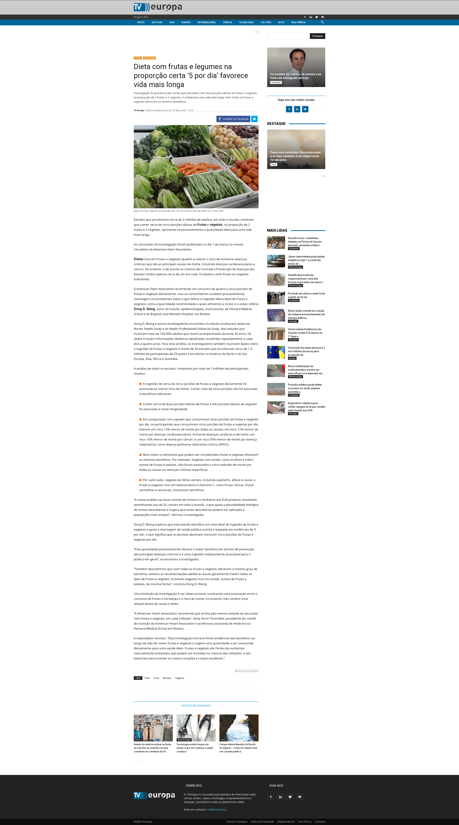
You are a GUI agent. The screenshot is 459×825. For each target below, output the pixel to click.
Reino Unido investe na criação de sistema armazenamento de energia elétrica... (306, 314)
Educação (293, 339)
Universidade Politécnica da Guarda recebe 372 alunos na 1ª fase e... (305, 333)
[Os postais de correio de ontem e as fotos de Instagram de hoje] (296, 67)
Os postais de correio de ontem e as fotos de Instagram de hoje (295, 76)
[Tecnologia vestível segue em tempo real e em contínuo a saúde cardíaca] (196, 727)
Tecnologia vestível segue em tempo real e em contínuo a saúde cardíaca (195, 748)
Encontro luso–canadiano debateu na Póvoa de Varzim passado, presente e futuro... (305, 242)
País (171, 22)
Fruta (156, 678)
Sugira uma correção (247, 670)
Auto (281, 22)
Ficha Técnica (304, 821)
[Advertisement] (196, 42)
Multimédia (299, 22)
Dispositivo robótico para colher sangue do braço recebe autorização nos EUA (306, 407)
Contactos (320, 821)
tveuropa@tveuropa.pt (160, 110)
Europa (185, 22)
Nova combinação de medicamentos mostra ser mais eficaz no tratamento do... (306, 370)
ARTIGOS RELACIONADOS (196, 705)
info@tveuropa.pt (217, 809)
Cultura (266, 22)
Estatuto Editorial (286, 821)
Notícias (157, 22)
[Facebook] (304, 17)
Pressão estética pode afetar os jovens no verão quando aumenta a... (305, 388)
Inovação (293, 321)
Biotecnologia (149, 58)
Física (137, 740)
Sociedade (276, 82)
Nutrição (167, 678)
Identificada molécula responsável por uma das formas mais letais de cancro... (306, 279)
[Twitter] (316, 17)
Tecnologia (246, 22)
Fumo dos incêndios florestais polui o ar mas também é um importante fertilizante (295, 156)
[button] (322, 22)
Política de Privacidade (262, 821)
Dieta (147, 678)
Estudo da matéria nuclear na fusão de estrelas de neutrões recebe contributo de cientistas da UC (152, 748)
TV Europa (139, 110)
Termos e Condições (236, 821)
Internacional (207, 22)
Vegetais (179, 678)
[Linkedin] (310, 17)
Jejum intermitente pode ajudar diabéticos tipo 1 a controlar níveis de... (306, 260)
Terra (223, 740)
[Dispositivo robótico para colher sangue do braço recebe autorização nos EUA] (276, 407)
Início (141, 22)
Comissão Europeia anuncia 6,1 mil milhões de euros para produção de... (306, 351)
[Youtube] (322, 17)
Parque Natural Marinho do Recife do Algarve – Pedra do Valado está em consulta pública (238, 748)
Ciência (227, 22)
